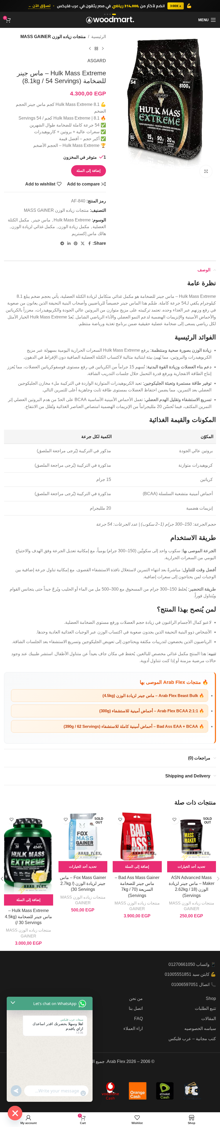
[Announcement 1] (114, 14)
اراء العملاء (133, 1028)
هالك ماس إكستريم (89, 233)
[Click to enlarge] (206, 171)
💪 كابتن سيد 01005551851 (190, 974)
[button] (137, 866)
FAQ (138, 1018)
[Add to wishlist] (174, 819)
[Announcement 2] (110, 14)
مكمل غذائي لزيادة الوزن (33, 226)
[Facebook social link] (89, 243)
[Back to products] (96, 49)
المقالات (208, 1018)
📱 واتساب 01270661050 (192, 964)
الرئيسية (98, 36)
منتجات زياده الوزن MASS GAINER (53, 36)
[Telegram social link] (62, 243)
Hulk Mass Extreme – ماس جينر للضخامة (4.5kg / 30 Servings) (28, 916)
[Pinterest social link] (75, 243)
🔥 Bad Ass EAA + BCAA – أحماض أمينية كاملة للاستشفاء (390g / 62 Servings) (134, 726)
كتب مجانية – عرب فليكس (192, 1038)
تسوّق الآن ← (39, 6)
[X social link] (82, 243)
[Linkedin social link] (69, 243)
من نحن (136, 998)
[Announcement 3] (107, 14)
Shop (211, 998)
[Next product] (90, 49)
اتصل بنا (136, 1008)
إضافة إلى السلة (88, 171)
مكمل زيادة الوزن (73, 226)
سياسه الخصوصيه (200, 1028)
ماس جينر (41, 220)
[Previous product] (103, 49)
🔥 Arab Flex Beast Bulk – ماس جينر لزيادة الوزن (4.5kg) (153, 695)
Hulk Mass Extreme (72, 220)
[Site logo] (110, 19)
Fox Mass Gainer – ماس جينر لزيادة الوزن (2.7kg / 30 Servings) (83, 883)
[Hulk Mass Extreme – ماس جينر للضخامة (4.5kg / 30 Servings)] (28, 853)
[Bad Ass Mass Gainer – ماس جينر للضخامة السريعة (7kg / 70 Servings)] (137, 836)
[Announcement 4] (104, 14)
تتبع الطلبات (205, 1008)
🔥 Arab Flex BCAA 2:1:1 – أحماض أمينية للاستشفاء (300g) (151, 711)
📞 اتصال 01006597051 (193, 984)
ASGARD (96, 60)
